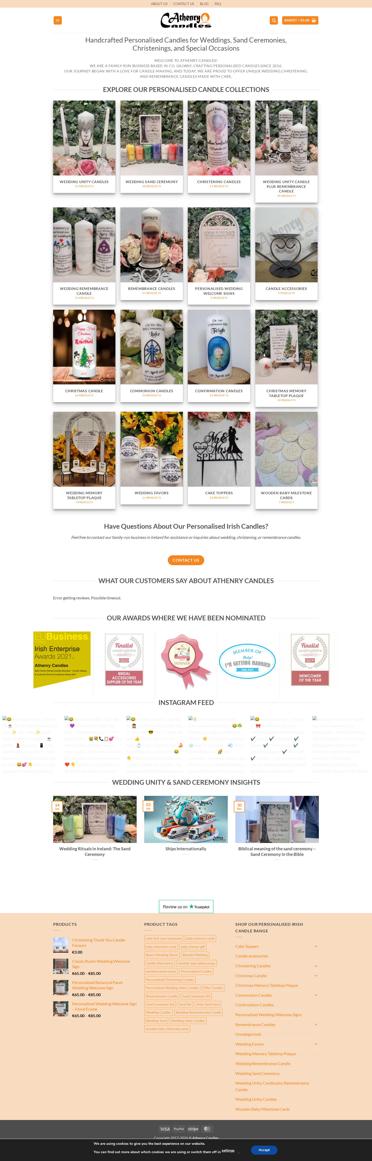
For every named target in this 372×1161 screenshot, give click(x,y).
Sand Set (185, 1004)
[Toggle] (316, 946)
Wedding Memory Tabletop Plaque (265, 1053)
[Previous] (13, 747)
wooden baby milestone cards (167, 1029)
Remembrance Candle (162, 996)
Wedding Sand (156, 1021)
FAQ (218, 4)
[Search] (274, 20)
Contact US (183, 4)
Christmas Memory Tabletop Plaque (266, 985)
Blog (204, 4)
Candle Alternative (159, 963)
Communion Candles (253, 995)
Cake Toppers (247, 946)
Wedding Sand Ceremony (257, 1073)
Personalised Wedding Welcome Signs (268, 1014)
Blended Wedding (195, 955)
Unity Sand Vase (208, 1004)
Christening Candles (253, 965)
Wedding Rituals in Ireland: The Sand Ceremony (95, 851)
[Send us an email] (321, 6)
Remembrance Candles (255, 1024)
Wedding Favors (249, 1043)
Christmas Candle (250, 975)
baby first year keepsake (163, 938)
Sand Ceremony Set (160, 1004)
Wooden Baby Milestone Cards (262, 1109)
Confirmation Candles (254, 1004)
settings (228, 1150)
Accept (264, 1150)
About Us (159, 4)
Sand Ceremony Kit (196, 996)
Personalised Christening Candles (170, 980)
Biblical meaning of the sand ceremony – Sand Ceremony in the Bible (277, 851)
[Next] (358, 747)
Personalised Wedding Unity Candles (172, 988)
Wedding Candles (158, 1012)
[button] (58, 20)
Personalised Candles (196, 971)
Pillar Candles (213, 988)
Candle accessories (251, 955)
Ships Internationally (186, 848)
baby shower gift (193, 947)
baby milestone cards (161, 947)
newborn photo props (161, 971)
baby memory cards (200, 938)
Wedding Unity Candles (188, 1021)
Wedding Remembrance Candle (198, 1012)
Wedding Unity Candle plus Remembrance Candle (272, 1086)
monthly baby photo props (196, 963)
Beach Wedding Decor (162, 955)
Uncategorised (248, 1034)
